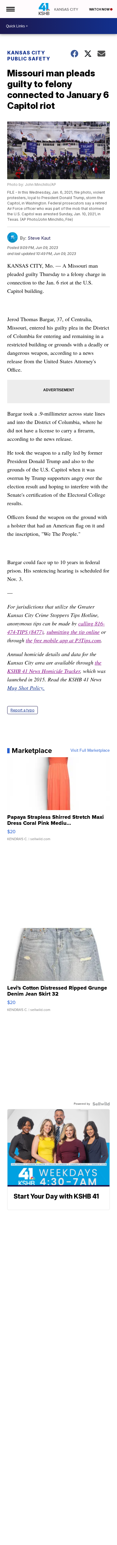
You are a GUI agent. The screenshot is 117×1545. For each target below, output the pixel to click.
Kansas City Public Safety (28, 56)
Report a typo (22, 710)
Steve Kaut (39, 238)
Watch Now (99, 9)
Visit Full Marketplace (90, 750)
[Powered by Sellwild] (101, 1104)
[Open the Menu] (10, 9)
